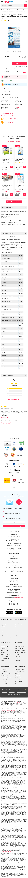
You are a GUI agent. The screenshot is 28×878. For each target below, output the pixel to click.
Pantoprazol (17, 675)
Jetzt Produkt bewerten (14, 399)
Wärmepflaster (18, 623)
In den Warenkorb (19, 63)
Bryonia (16, 684)
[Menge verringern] (2, 63)
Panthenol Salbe (18, 681)
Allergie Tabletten (19, 648)
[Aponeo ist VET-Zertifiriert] (7, 449)
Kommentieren (4, 417)
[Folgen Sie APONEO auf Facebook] (10, 604)
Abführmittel (18, 633)
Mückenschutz (18, 679)
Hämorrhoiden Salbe (19, 631)
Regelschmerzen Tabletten (7, 635)
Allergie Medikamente (20, 646)
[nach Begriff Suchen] (25, 5)
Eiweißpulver (4, 648)
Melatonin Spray (4, 650)
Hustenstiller (4, 669)
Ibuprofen (3, 631)
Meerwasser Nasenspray (6, 677)
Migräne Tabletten (5, 625)
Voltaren (17, 629)
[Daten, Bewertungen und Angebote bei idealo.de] (21, 449)
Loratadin (17, 658)
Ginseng (3, 660)
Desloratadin (18, 660)
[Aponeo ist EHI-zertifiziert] (14, 443)
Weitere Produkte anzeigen (14, 202)
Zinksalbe (17, 673)
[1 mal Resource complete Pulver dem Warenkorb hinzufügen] (24, 194)
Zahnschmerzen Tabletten (6, 637)
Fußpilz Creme (18, 677)
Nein (9, 423)
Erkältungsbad (4, 675)
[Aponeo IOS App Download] (9, 612)
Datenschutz (12, 692)
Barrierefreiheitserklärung (14, 694)
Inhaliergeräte (4, 679)
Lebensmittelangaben (7, 233)
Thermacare (17, 627)
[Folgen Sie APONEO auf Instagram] (18, 604)
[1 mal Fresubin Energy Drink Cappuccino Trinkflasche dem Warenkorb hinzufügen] (24, 167)
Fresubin (17, 107)
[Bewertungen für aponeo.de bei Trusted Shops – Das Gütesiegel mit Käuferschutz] (7, 443)
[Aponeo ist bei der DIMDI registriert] (21, 443)
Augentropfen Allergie (20, 650)
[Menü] (2, 2)
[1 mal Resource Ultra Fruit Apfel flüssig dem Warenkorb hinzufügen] (11, 167)
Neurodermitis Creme (20, 671)
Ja (3, 423)
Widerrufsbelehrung (10, 690)
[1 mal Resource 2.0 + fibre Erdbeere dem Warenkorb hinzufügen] (11, 194)
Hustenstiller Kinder (5, 681)
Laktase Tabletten (5, 658)
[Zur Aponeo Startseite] (8, 2)
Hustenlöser (4, 671)
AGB (2, 690)
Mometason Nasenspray (20, 652)
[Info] (25, 84)
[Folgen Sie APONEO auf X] (14, 604)
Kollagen (3, 652)
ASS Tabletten (4, 627)
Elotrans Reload (4, 646)
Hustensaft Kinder (5, 684)
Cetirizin (17, 654)
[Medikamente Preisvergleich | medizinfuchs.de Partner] (6, 455)
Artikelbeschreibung (7, 207)
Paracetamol (4, 633)
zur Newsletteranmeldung (14, 526)
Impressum (4, 692)
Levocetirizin (18, 656)
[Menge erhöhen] (9, 63)
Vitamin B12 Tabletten (6, 654)
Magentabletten (18, 635)
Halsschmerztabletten (6, 673)
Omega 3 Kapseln (5, 656)
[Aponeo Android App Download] (18, 612)
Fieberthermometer (19, 669)
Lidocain (17, 637)
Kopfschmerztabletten (6, 623)
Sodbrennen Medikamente (21, 625)
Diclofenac (3, 629)
